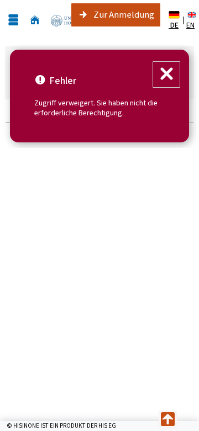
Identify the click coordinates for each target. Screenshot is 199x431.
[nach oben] (168, 420)
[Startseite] (35, 20)
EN (190, 25)
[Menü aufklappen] (13, 20)
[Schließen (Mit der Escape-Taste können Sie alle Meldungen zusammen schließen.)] (166, 74)
